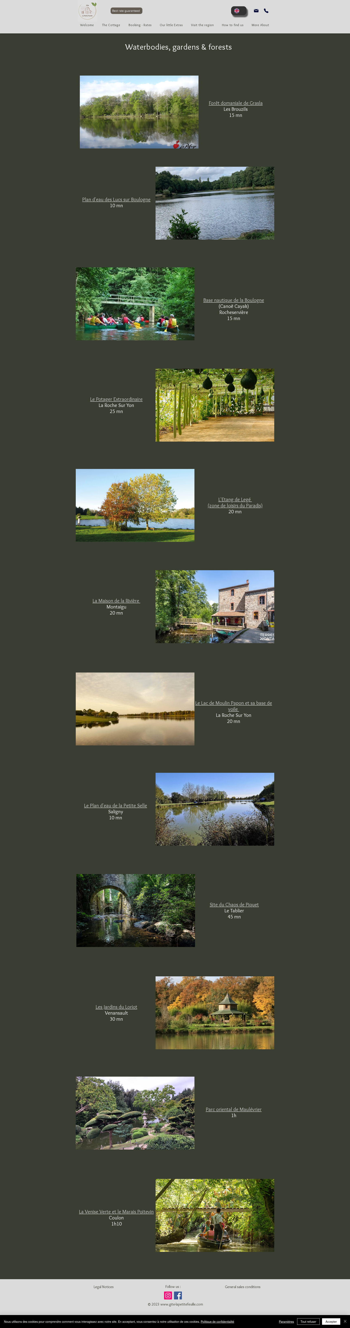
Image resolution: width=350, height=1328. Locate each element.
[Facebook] (178, 1295)
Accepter (331, 1321)
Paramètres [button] (286, 1321)
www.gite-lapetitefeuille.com (181, 1304)
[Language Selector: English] (238, 10)
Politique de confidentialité (217, 1321)
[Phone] (266, 10)
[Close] (345, 1321)
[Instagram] (168, 1295)
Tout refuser (308, 1321)
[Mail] (256, 10)
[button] (140, 25)
